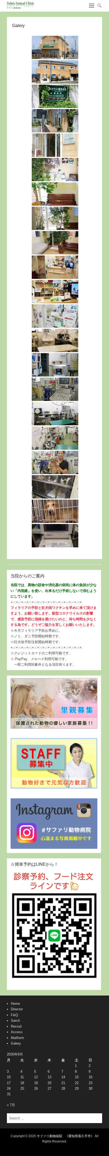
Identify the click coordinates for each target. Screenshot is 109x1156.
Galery (16, 1043)
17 (9, 1083)
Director (17, 1009)
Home (15, 1004)
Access (16, 1032)
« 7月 (11, 1105)
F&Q (14, 1015)
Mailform (17, 1038)
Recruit (16, 1026)
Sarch (15, 1021)
